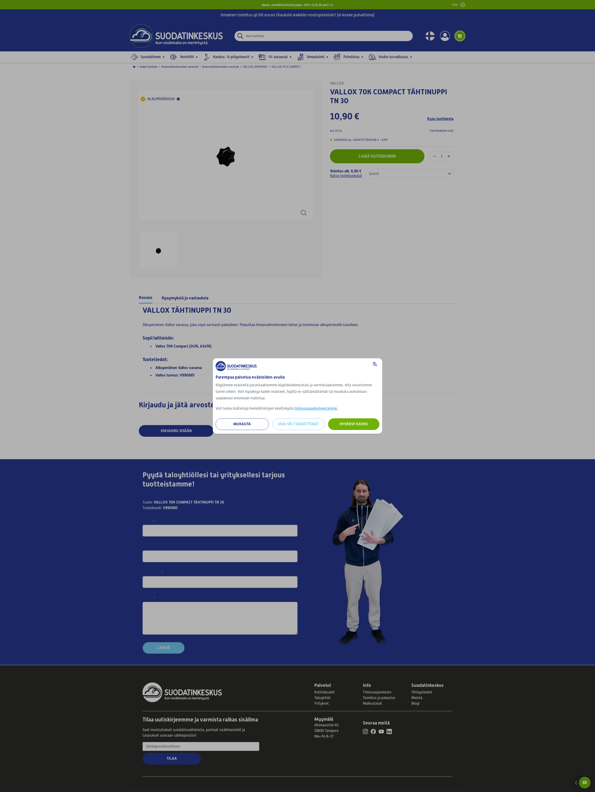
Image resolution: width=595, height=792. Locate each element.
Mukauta (242, 424)
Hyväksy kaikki (354, 424)
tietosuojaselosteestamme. (316, 408)
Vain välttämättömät (298, 424)
